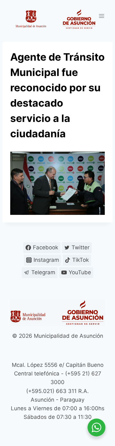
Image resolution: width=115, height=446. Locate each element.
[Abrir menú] (101, 16)
